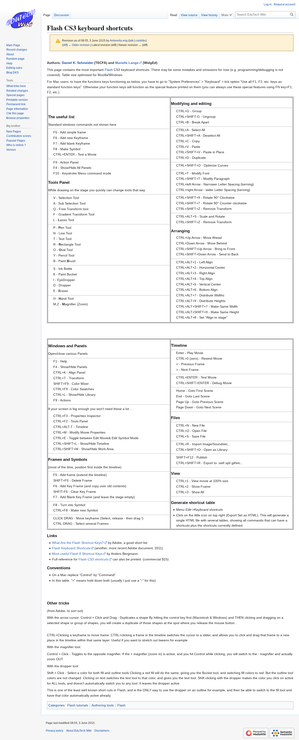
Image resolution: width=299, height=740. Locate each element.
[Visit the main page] (20, 18)
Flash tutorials (77, 705)
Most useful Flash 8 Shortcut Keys (77, 554)
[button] (227, 14)
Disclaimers (101, 730)
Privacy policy (54, 730)
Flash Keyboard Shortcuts (71, 548)
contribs (141, 40)
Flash (109, 70)
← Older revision (79, 44)
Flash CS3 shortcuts (93, 559)
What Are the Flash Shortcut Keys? (78, 543)
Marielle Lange (127, 63)
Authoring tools (103, 705)
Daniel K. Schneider (77, 63)
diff (65, 44)
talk (131, 40)
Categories (56, 705)
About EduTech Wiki (79, 730)
